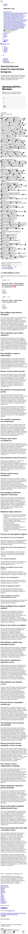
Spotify (2, 896)
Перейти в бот (4, 885)
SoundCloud (4, 901)
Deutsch (5, 50)
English (5, 49)
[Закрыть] (1, 922)
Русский (6, 47)
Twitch (2, 895)
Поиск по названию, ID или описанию (11, 262)
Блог (5, 34)
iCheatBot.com (11, 910)
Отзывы (6, 36)
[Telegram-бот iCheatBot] (4, 908)
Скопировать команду (6, 929)
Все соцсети (7, 11)
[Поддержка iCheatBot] (7, 908)
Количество (5, 265)
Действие (4, 268)
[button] (5, 43)
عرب (5, 46)
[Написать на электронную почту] (5, 908)
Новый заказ (10, 268)
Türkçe (5, 51)
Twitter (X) (3, 903)
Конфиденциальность (13, 913)
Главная (6, 4)
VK (1, 893)
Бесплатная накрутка (6, 914)
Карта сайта (15, 914)
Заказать (4, 292)
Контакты (6, 33)
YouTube (3, 891)
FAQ (2, 913)
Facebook (3, 899)
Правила (5, 913)
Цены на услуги (5, 886)
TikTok (2, 889)
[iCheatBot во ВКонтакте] (2, 908)
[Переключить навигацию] (2, 1)
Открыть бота (15, 929)
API (5, 37)
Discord (2, 900)
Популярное (22, 913)
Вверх (3, 916)
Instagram (3, 892)
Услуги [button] (5, 5)
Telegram (3, 888)
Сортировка (5, 267)
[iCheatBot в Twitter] (1, 908)
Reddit (2, 897)
